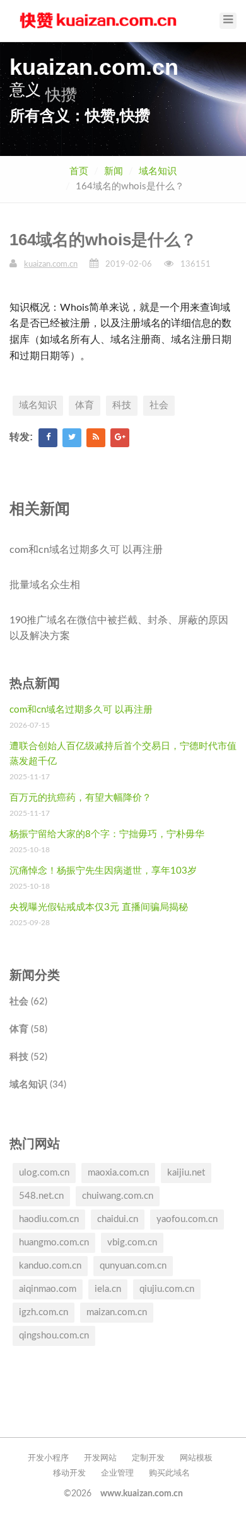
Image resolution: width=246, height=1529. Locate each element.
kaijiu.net (186, 1172)
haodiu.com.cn (49, 1219)
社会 (158, 405)
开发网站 (100, 1458)
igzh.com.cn (43, 1312)
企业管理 (117, 1473)
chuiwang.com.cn (117, 1196)
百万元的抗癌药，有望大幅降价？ (80, 798)
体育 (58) (28, 1029)
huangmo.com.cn (54, 1242)
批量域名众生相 (44, 585)
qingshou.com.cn (54, 1335)
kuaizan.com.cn (51, 264)
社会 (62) (28, 1001)
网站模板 (196, 1458)
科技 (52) (28, 1057)
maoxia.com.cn (118, 1172)
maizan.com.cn (116, 1312)
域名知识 (158, 171)
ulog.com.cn (44, 1172)
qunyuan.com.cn (133, 1265)
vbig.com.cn (132, 1242)
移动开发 (69, 1473)
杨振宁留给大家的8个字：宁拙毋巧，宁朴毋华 (106, 834)
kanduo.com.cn (50, 1265)
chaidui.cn (117, 1219)
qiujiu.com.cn (166, 1289)
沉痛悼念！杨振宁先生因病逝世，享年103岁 (103, 871)
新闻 (113, 171)
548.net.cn (41, 1196)
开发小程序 (48, 1458)
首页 (78, 171)
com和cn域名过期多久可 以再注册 (86, 550)
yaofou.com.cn (187, 1219)
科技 (121, 405)
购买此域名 (169, 1473)
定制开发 (148, 1458)
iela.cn (108, 1289)
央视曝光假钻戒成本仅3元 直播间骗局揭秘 (98, 907)
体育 (84, 405)
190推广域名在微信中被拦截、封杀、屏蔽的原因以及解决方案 (118, 628)
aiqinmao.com (47, 1289)
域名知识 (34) (37, 1084)
